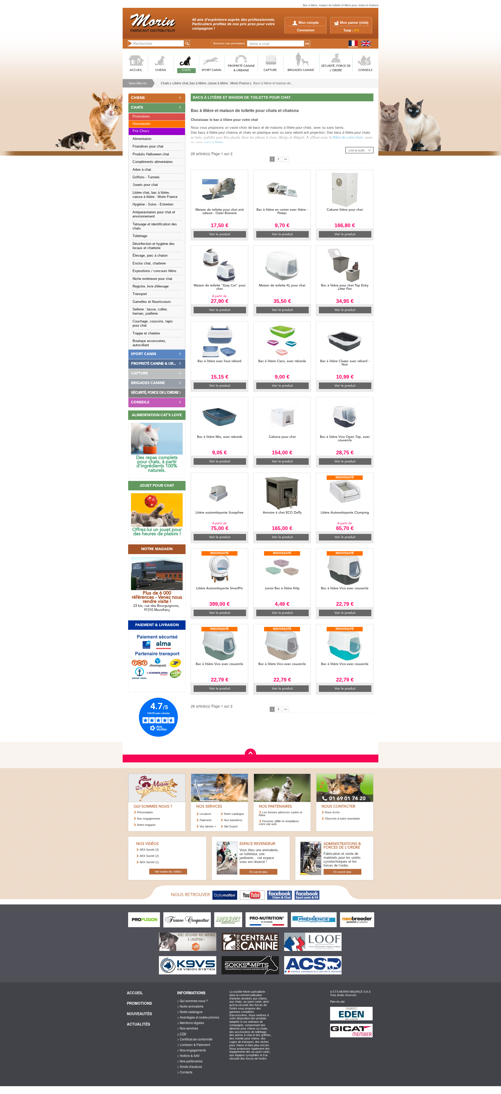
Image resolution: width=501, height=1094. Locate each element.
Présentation (145, 812)
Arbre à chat (142, 170)
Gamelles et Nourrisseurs (152, 302)
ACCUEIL (136, 70)
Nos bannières (233, 820)
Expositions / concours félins (154, 271)
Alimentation (142, 139)
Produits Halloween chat (151, 154)
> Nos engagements (191, 1050)
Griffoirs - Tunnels (146, 177)
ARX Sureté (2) (149, 855)
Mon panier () (354, 23)
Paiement (205, 820)
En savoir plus (258, 871)
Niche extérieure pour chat (152, 279)
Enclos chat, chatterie (149, 263)
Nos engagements (148, 818)
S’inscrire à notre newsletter (342, 818)
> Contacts (184, 1072)
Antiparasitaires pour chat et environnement (154, 214)
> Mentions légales (190, 1022)
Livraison (205, 813)
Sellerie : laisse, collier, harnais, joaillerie (150, 311)
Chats (165, 83)
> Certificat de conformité (194, 1039)
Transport (140, 294)
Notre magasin (146, 824)
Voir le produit (219, 234)
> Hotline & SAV (188, 1055)
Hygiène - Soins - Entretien (153, 204)
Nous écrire (332, 812)
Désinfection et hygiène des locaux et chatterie (154, 246)
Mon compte (309, 23)
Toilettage (140, 236)
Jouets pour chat (145, 185)
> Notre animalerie (190, 1006)
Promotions (141, 116)
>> (285, 159)
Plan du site (337, 1001)
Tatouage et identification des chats (155, 226)
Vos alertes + (208, 826)
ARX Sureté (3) (149, 849)
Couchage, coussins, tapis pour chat (153, 323)
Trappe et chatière (146, 333)
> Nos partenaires (189, 1061)
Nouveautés (142, 124)
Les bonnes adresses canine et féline (280, 814)
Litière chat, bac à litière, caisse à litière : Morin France (210, 83)
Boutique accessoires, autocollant (149, 343)
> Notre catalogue (189, 1011)
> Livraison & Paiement (193, 1044)
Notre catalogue (234, 813)
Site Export (231, 826)
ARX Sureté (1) (149, 862)
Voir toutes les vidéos (168, 871)
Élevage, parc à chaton (150, 255)
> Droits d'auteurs (189, 1066)
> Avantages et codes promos (198, 1017)
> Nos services (187, 1028)
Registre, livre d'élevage (151, 286)
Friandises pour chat (148, 146)
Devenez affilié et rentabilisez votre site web (279, 823)
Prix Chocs (141, 131)
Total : (351, 30)
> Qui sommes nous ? (192, 1000)
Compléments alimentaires (153, 162)
